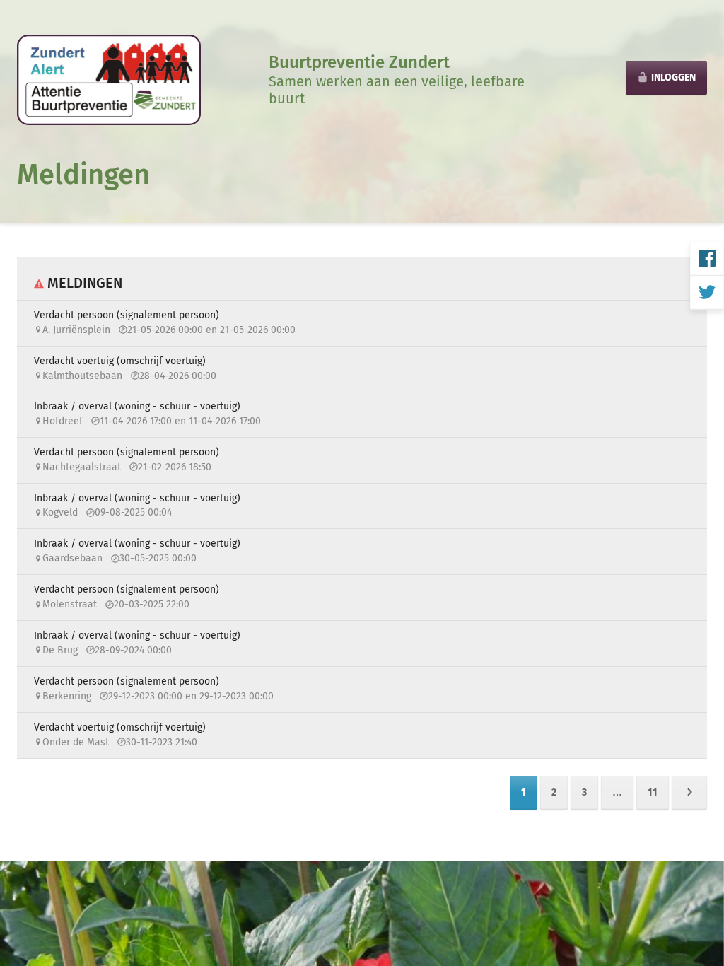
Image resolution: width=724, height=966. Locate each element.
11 (653, 792)
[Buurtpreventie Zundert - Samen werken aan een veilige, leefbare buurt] (109, 79)
